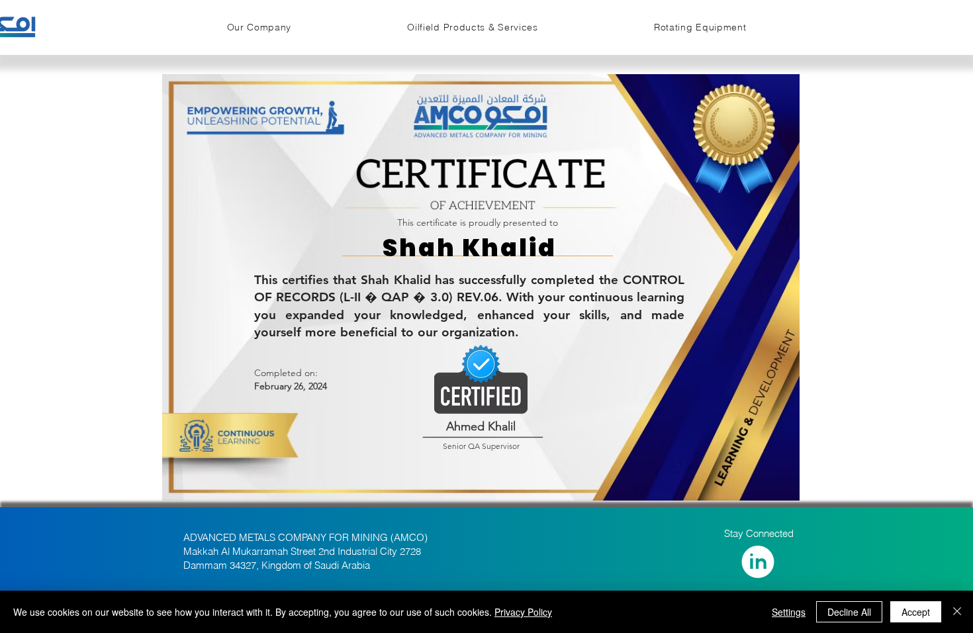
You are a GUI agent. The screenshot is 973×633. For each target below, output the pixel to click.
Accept (916, 611)
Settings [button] (789, 611)
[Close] (957, 611)
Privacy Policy (523, 611)
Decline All (849, 611)
